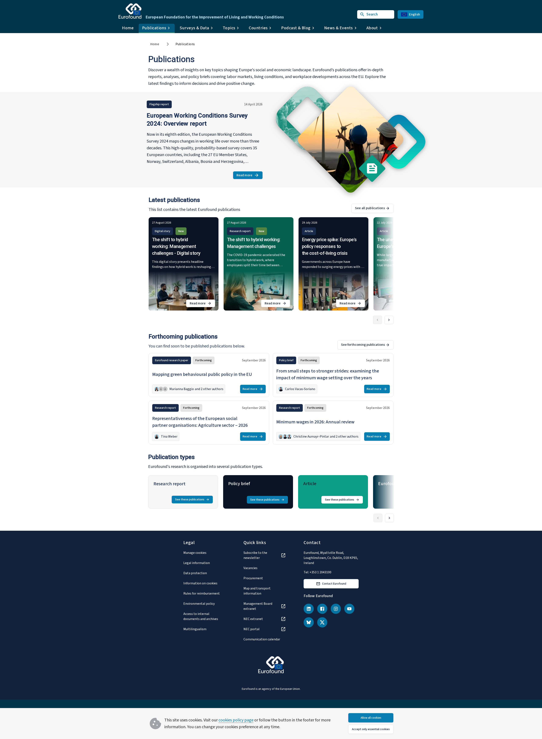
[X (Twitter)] (322, 622)
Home (128, 28)
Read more (249, 176)
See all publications (370, 208)
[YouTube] (349, 609)
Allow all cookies (371, 718)
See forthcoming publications (363, 344)
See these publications (189, 499)
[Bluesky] (309, 622)
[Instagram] (336, 609)
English (414, 14)
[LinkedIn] (309, 609)
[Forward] (388, 320)
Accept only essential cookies (371, 729)
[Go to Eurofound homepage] (130, 11)
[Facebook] (322, 609)
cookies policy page (235, 720)
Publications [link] (185, 44)
